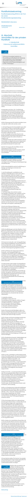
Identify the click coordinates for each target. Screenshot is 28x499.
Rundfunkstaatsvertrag (11, 11)
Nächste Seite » (22, 27)
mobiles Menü (3, 3)
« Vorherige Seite (4, 27)
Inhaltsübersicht (6, 26)
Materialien (13, 22)
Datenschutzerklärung (16, 496)
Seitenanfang (4, 489)
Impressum (24, 496)
